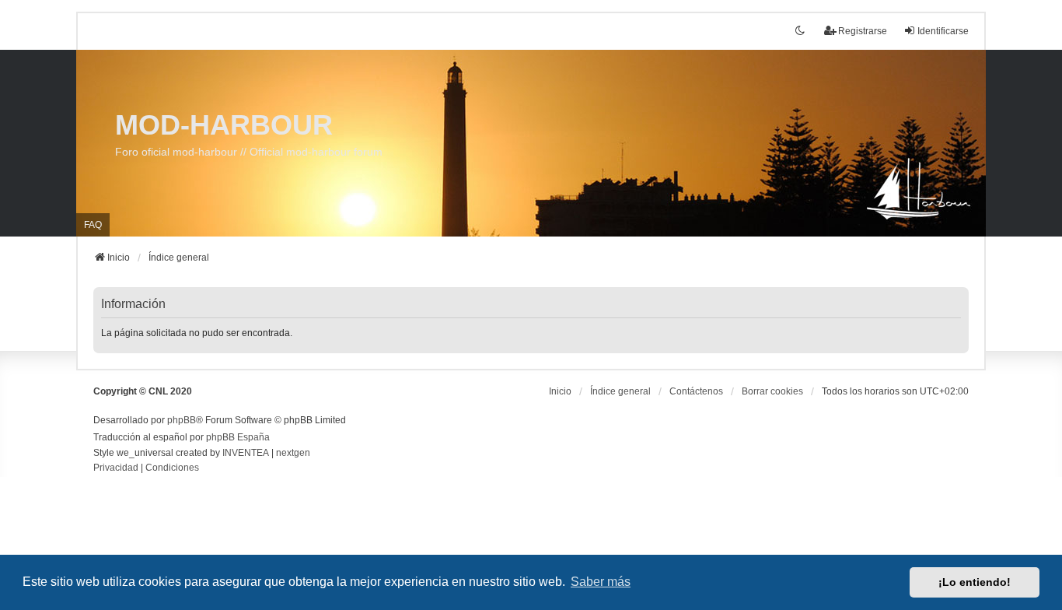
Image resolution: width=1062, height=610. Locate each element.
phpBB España (238, 437)
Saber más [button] (601, 581)
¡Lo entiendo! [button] (974, 582)
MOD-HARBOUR (224, 125)
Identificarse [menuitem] (943, 31)
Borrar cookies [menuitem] (772, 391)
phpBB (181, 420)
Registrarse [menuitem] (862, 31)
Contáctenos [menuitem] (696, 391)
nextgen (293, 452)
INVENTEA (245, 452)
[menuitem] (115, 468)
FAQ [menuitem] (93, 224)
